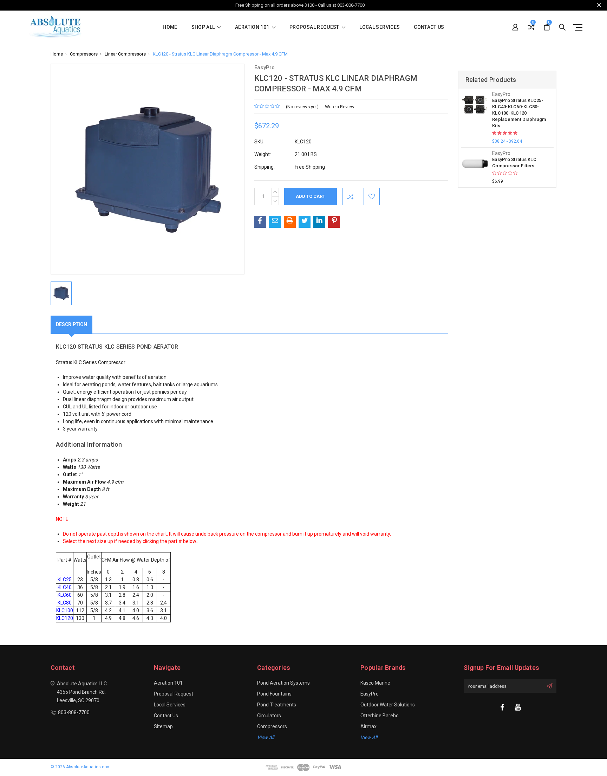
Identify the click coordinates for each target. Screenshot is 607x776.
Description (71, 324)
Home (170, 27)
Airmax (368, 726)
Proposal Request (314, 27)
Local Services (379, 27)
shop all (203, 27)
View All (368, 737)
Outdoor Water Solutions (387, 704)
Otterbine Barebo (379, 715)
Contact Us (429, 27)
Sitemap (163, 726)
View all (265, 737)
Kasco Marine (375, 683)
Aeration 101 (252, 27)
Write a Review (339, 106)
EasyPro (369, 694)
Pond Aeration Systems (283, 683)
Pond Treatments (276, 704)
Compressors (84, 54)
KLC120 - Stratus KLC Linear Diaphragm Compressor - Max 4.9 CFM (220, 54)
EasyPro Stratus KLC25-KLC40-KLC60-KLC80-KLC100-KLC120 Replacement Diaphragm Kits (519, 113)
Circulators (269, 715)
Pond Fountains (274, 694)
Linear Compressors (125, 54)
